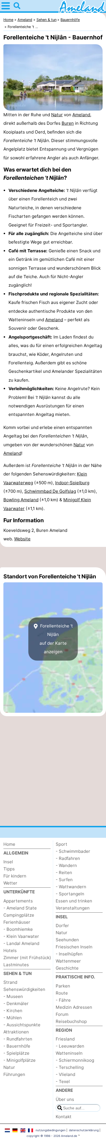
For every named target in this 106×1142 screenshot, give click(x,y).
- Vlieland (65, 1074)
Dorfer (62, 925)
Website (22, 539)
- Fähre (63, 1000)
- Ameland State (20, 908)
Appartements (18, 901)
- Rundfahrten (17, 1039)
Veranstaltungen (73, 908)
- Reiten (64, 872)
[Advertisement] (53, 557)
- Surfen (64, 879)
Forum (62, 1014)
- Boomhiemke (18, 929)
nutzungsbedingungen (51, 1130)
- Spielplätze (16, 1053)
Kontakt (64, 1116)
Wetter (10, 883)
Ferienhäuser (16, 922)
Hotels (10, 950)
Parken (63, 986)
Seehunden (67, 939)
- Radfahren (68, 858)
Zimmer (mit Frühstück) (27, 957)
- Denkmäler (16, 1003)
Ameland (81, 114)
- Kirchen (12, 1010)
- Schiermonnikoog (75, 1060)
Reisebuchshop (71, 1021)
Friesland (65, 1039)
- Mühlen (12, 1017)
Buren (68, 123)
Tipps (9, 869)
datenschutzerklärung (84, 1130)
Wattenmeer (68, 961)
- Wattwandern (71, 886)
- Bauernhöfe (16, 1046)
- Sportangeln (70, 893)
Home (9, 844)
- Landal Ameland (21, 943)
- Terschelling (70, 1067)
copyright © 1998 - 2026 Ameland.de (52, 1135)
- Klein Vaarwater (21, 936)
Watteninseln (69, 1053)
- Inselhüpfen (69, 954)
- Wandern (66, 865)
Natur (57, 114)
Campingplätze (18, 915)
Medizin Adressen (74, 1007)
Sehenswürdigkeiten (24, 989)
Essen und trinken (74, 901)
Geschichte (67, 968)
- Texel (63, 1081)
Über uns (65, 1099)
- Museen (13, 996)
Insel (8, 861)
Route (62, 993)
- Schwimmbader (73, 851)
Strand (10, 982)
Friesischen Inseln (74, 946)
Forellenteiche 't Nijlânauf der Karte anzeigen (56, 638)
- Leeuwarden (70, 1046)
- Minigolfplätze (19, 1060)
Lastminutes (16, 964)
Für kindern (14, 876)
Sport (61, 844)
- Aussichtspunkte (21, 1024)
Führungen (14, 1074)
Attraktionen (16, 1032)
